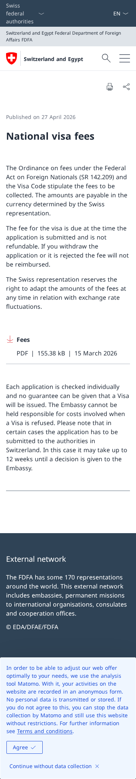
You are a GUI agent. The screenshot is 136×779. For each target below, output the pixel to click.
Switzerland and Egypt (53, 59)
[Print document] (109, 86)
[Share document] (126, 86)
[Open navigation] (124, 58)
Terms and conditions (45, 731)
